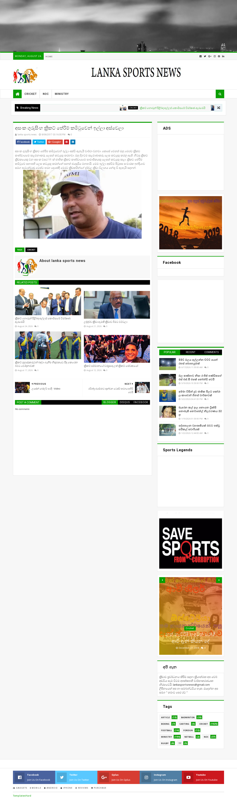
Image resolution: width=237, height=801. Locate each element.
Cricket (30, 93)
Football (166, 730)
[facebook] (200, 56)
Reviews (82, 788)
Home (49, 57)
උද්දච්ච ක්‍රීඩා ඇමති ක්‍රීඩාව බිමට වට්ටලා (105, 321)
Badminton (188, 717)
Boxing (165, 723)
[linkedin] (222, 56)
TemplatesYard (22, 795)
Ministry (62, 93)
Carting (184, 723)
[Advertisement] (111, 26)
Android (52, 788)
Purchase (99, 788)
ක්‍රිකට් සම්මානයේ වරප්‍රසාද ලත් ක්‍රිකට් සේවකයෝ (111, 365)
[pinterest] (219, 56)
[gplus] (210, 56)
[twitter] (205, 56)
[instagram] (214, 56)
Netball (189, 736)
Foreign (188, 730)
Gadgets (21, 788)
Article (165, 717)
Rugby (164, 743)
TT (179, 743)
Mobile (36, 788)
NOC (46, 93)
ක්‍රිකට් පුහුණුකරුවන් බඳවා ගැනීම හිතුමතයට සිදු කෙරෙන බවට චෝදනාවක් (46, 364)
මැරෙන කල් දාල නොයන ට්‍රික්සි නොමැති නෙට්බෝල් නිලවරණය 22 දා (200, 411)
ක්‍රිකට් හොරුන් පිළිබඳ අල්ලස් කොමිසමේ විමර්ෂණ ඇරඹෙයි (153, 107)
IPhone (67, 788)
